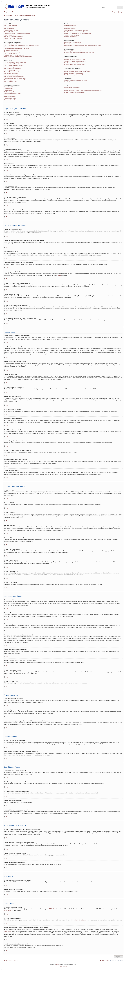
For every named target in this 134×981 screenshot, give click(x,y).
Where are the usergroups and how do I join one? (76, 30)
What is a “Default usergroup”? (72, 35)
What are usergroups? (70, 28)
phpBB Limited (51, 909)
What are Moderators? (70, 27)
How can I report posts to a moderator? (14, 76)
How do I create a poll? (10, 67)
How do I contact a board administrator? (74, 92)
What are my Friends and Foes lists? (73, 51)
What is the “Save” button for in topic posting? (15, 78)
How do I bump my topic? (10, 81)
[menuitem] (14, 12)
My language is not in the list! (11, 50)
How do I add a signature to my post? (13, 65)
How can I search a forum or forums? (73, 58)
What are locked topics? (10, 98)
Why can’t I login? (8, 31)
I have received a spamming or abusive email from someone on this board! (83, 45)
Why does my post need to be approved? (14, 79)
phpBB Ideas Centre (80, 920)
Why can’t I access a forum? (11, 71)
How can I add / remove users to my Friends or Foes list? (79, 52)
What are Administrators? (70, 25)
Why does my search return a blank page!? (75, 61)
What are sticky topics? (10, 96)
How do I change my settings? (11, 43)
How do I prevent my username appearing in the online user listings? (21, 45)
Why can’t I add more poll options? (12, 68)
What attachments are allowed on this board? (75, 80)
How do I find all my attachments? (72, 82)
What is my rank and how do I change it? (14, 55)
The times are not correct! (10, 47)
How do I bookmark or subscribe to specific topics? (77, 71)
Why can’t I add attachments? (11, 73)
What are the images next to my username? (15, 51)
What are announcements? (11, 95)
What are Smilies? (8, 90)
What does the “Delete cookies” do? (13, 38)
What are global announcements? (12, 93)
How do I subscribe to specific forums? (74, 73)
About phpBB (8, 910)
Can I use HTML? (8, 88)
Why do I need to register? (10, 25)
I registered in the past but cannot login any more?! (17, 33)
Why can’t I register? (9, 28)
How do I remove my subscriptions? (73, 74)
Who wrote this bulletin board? (72, 87)
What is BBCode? (8, 87)
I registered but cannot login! (11, 30)
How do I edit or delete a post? (11, 63)
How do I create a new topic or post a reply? (15, 62)
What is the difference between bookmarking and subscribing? (80, 70)
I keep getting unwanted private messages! (75, 43)
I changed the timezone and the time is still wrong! (16, 48)
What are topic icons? (9, 100)
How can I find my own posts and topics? (74, 64)
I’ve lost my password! (9, 35)
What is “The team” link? (70, 36)
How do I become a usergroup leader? (74, 31)
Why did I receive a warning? (11, 75)
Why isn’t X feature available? (71, 89)
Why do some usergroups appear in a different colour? (78, 33)
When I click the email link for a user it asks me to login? (18, 56)
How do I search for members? (72, 62)
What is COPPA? (8, 27)
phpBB (59, 275)
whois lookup (8, 931)
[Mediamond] (14, 6)
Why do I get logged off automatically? (13, 36)
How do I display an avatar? (11, 53)
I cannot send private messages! (72, 42)
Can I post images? (9, 91)
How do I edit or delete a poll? (11, 70)
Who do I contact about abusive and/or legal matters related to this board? (83, 90)
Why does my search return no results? (74, 59)
